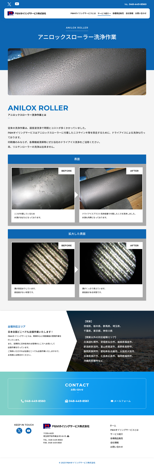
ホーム (113, 425)
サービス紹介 (103, 13)
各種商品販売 (118, 13)
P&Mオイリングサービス (83, 13)
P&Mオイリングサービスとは (124, 430)
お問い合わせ (140, 13)
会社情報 (129, 13)
